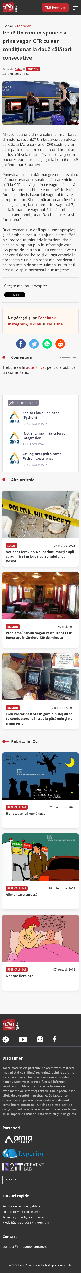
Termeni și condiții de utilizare (23, 1217)
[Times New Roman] (10, 7)
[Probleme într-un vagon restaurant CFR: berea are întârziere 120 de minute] (40, 610)
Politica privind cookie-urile (21, 1212)
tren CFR (14, 295)
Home (7, 25)
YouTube (55, 324)
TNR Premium (55, 7)
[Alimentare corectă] (40, 871)
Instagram (17, 324)
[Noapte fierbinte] (40, 953)
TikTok (35, 324)
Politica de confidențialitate (21, 1206)
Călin (18, 69)
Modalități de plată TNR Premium (25, 1223)
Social (11, 545)
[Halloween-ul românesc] (40, 790)
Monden (24, 25)
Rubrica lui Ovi (16, 807)
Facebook (47, 317)
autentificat (36, 367)
